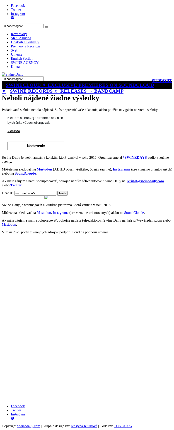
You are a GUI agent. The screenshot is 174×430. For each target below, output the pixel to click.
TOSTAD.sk (123, 426)
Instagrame (60, 213)
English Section (22, 58)
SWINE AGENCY (25, 62)
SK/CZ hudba (21, 38)
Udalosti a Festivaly (25, 42)
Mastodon (44, 213)
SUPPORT (162, 80)
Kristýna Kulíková (84, 426)
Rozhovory (19, 34)
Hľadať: (8, 193)
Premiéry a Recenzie (25, 46)
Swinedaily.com (28, 426)
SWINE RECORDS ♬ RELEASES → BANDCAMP (66, 91)
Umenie (16, 54)
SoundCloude (134, 213)
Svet (14, 50)
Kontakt (16, 67)
